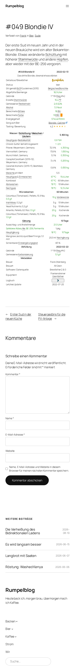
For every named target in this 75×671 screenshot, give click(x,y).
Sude (38, 35)
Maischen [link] (37, 133)
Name (9, 418)
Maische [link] (10, 172)
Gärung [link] (26, 220)
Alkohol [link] (9, 107)
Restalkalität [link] (24, 140)
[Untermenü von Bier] (12, 629)
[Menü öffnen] (67, 6)
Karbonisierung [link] (25, 254)
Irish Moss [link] (11, 202)
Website (10, 451)
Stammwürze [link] (28, 59)
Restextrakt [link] (24, 103)
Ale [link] (23, 228)
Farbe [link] (21, 115)
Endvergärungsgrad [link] (28, 242)
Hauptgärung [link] (12, 232)
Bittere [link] (21, 111)
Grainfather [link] (58, 276)
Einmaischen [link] (25, 176)
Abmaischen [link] (12, 184)
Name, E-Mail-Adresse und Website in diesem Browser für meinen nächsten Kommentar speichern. (39, 468)
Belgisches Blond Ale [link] (58, 88)
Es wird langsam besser (23, 544)
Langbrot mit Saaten (20, 556)
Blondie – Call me (57, 122)
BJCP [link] (19, 88)
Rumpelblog (14, 5)
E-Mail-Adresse (15, 434)
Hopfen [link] (62, 59)
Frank (23, 35)
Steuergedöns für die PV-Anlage (51, 316)
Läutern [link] (26, 136)
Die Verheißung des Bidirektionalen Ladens (22, 531)
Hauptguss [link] (11, 140)
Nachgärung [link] (63, 237)
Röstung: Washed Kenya (24, 567)
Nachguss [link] (11, 188)
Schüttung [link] (53, 54)
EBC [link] (58, 115)
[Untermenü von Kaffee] (16, 637)
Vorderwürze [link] (63, 197)
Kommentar (12, 374)
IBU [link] (59, 111)
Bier (31, 35)
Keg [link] (59, 96)
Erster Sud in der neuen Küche (18, 316)
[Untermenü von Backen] (17, 621)
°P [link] (60, 99)
